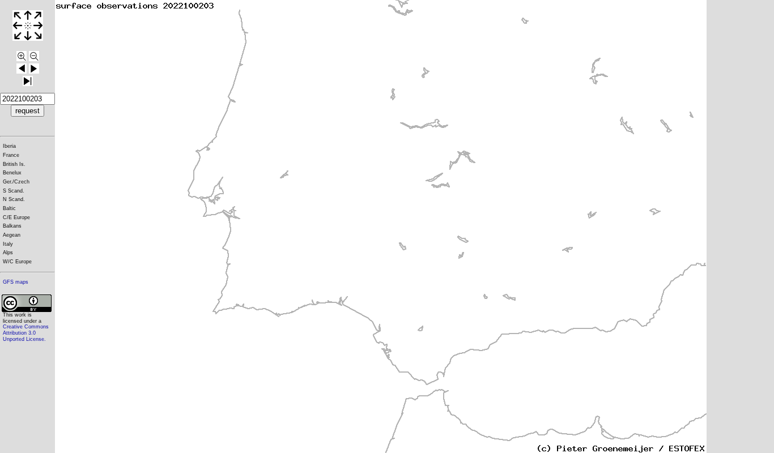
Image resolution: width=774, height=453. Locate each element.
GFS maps (15, 282)
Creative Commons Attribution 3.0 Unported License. (26, 332)
